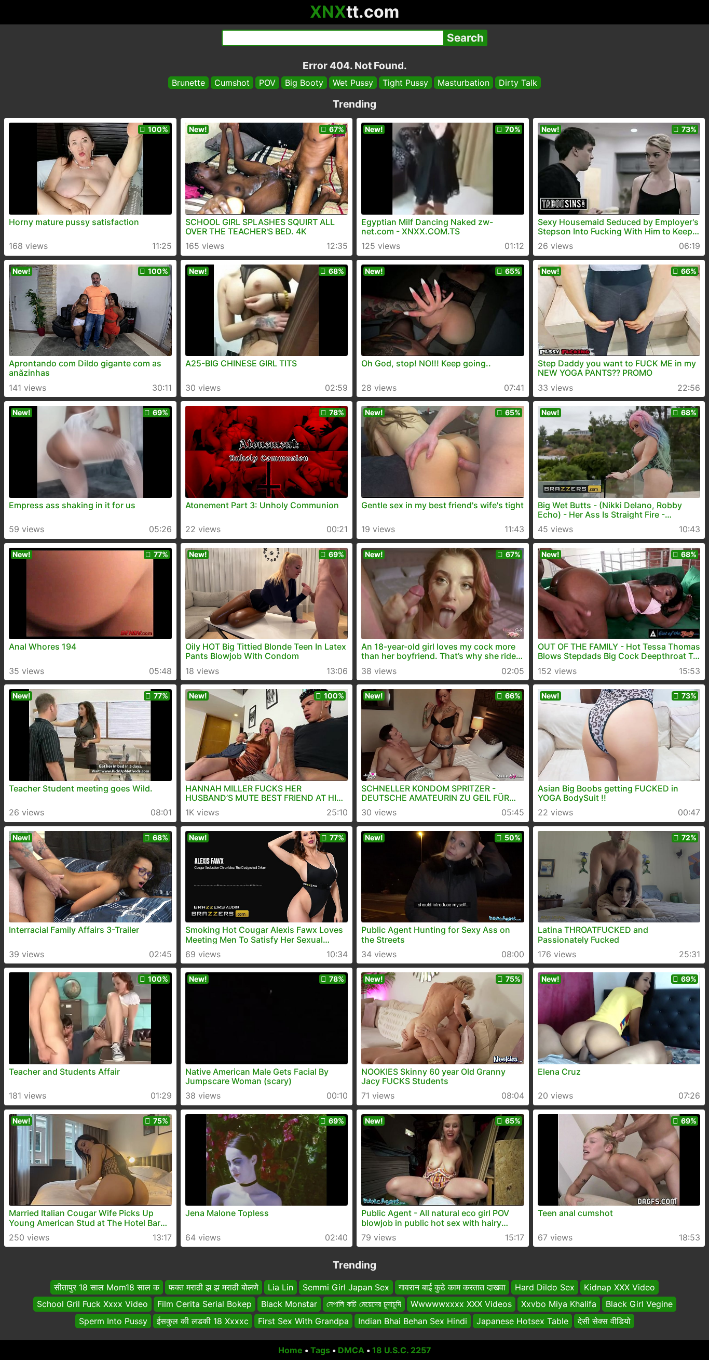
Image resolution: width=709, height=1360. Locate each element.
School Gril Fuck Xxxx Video (92, 1304)
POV (267, 82)
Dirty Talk (518, 82)
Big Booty (304, 82)
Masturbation (463, 82)
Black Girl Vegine (639, 1304)
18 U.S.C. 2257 (401, 1350)
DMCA (351, 1350)
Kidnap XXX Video (619, 1287)
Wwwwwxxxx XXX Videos (461, 1304)
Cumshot (232, 82)
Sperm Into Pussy (113, 1321)
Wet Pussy (353, 82)
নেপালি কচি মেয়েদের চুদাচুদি (363, 1304)
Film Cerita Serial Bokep (204, 1304)
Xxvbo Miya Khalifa (558, 1304)
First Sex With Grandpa (303, 1321)
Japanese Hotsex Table (522, 1321)
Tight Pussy (405, 82)
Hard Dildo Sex (545, 1287)
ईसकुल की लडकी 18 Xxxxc (203, 1321)
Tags (320, 1350)
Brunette (188, 82)
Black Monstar (289, 1304)
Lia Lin (280, 1287)
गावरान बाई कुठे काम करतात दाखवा (452, 1287)
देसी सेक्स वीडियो (604, 1321)
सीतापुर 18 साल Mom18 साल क (106, 1287)
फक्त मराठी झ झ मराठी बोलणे (213, 1287)
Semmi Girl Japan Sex (346, 1287)
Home (290, 1350)
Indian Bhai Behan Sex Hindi (412, 1321)
